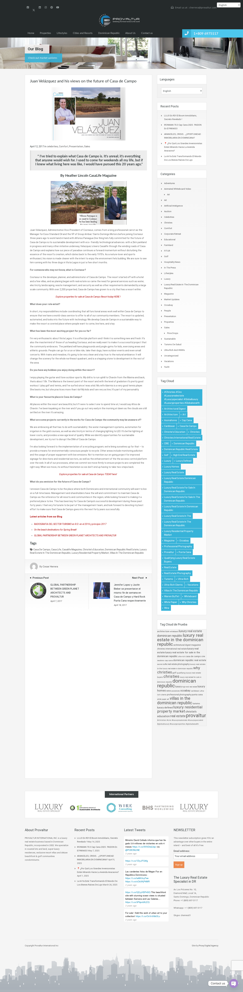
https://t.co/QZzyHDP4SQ (137, 892)
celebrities (52, 146)
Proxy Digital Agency (208, 945)
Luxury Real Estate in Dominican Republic (181, 508)
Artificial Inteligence (173, 206)
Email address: (182, 851)
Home (31, 33)
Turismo (168, 579)
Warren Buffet (171, 596)
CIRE (166, 443)
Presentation (76, 146)
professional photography (178, 546)
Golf (166, 256)
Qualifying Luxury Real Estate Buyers (179, 560)
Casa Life (56, 549)
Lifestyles (62, 33)
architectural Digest (175, 408)
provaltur (169, 552)
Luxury (167, 279)
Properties (45, 33)
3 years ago (131, 853)
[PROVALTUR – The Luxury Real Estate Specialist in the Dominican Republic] (119, 20)
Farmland (168, 245)
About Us (130, 33)
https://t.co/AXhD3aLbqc (144, 846)
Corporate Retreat (172, 234)
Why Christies (189, 602)
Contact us (147, 33)
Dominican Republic (109, 33)
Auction (167, 211)
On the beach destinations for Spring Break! (55, 529)
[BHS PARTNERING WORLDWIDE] (157, 808)
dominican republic (184, 443)
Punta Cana (185, 552)
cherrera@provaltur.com (203, 7)
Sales (87, 146)
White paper (170, 602)
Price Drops (172, 333)
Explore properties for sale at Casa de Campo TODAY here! (88, 474)
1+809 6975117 (206, 33)
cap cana (187, 420)
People (167, 310)
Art (168, 194)
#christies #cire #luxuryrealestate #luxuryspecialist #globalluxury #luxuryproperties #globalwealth (182, 397)
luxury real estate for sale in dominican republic (179, 489)
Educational (169, 239)
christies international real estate (182, 437)
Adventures (169, 183)
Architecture (171, 414)
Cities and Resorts (83, 33)
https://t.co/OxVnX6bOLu (148, 916)
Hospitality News (172, 262)
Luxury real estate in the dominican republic (177, 523)
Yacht (166, 367)
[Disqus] (88, 650)
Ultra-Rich (183, 579)
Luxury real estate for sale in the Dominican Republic (182, 499)
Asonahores (170, 420)
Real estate (170, 567)
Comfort (63, 146)
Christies (168, 222)
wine (166, 608)
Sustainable (170, 339)
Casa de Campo (41, 549)
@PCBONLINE (132, 850)
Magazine (169, 294)
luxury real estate (174, 472)
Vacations (169, 361)
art (184, 414)
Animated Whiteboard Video (177, 189)
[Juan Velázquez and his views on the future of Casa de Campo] (88, 113)
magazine (169, 540)
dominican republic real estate (122, 549)
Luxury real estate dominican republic (180, 480)
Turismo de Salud (172, 344)
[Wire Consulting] (121, 808)
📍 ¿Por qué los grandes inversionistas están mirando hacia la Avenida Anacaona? (183, 147)
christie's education (93, 549)
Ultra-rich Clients (173, 584)
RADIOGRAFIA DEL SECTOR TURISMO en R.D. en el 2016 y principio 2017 (70, 524)
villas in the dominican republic (127, 553)
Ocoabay (168, 305)
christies (195, 432)
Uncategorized (171, 355)
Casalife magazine (72, 549)
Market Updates (172, 299)
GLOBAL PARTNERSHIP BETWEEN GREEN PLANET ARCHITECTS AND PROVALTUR (75, 535)
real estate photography (177, 573)
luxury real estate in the (177, 516)
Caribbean (169, 426)
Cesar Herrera (50, 566)
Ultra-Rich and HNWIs (174, 350)
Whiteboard (190, 596)
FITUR (167, 251)
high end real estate (184, 455)
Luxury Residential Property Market (90, 553)
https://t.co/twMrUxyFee (136, 878)
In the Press (170, 267)
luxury (167, 461)
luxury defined (183, 461)
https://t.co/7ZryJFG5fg (136, 860)
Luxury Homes (171, 466)
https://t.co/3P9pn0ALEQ (137, 902)
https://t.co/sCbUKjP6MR (137, 881)
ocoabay (184, 540)
